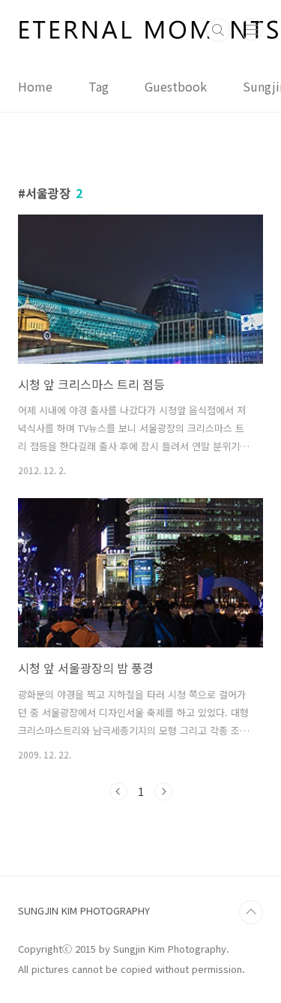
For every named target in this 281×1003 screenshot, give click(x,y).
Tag (98, 86)
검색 (218, 30)
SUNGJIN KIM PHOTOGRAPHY (84, 910)
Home (35, 86)
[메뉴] (252, 29)
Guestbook (176, 86)
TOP (251, 912)
